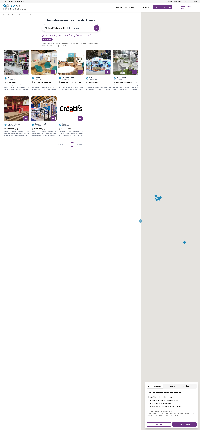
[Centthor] (98, 72)
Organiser (143, 7)
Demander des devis (163, 7)
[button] (160, 198)
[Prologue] (16, 72)
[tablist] (172, 386)
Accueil (119, 7)
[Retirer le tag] (52, 35)
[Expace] (44, 72)
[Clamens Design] (16, 118)
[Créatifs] (71, 118)
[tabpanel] (172, 404)
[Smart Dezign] (125, 72)
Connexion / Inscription (174, 1)
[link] (186, 7)
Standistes (76, 28)
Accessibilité (9, 1)
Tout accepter (184, 424)
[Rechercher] (96, 28)
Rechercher (129, 7)
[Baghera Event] (44, 118)
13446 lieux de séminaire (12, 15)
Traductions (20, 1)
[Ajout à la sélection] (25, 72)
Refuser (159, 424)
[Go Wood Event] (71, 72)
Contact (160, 1)
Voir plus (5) (47, 39)
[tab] (155, 386)
